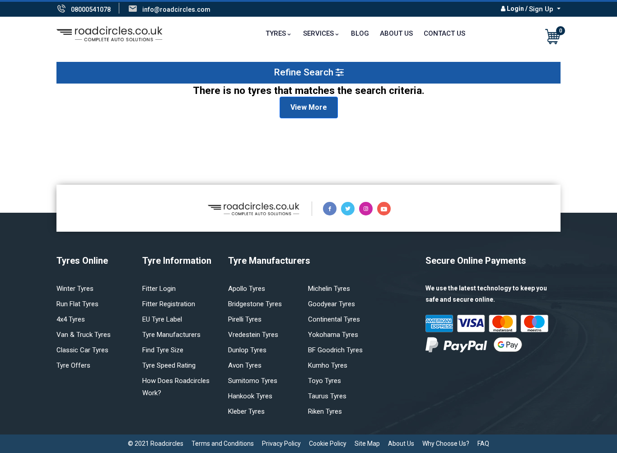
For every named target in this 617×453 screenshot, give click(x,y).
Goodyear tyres (331, 304)
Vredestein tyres (253, 335)
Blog (360, 33)
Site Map (367, 443)
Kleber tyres (246, 411)
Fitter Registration (168, 304)
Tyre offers (73, 365)
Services (318, 33)
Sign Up (542, 9)
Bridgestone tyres (255, 304)
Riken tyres (325, 411)
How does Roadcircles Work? (176, 387)
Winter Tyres (74, 289)
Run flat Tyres (77, 304)
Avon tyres (245, 365)
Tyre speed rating (169, 365)
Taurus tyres (327, 396)
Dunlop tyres (247, 350)
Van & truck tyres (83, 335)
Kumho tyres (327, 365)
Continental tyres (334, 319)
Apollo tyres (246, 289)
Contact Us (444, 33)
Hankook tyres (250, 396)
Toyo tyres (324, 381)
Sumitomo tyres (252, 381)
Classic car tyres (82, 350)
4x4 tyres (70, 319)
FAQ (483, 443)
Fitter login (159, 289)
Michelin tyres (329, 289)
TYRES (276, 33)
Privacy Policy (281, 443)
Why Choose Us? (445, 443)
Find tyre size (162, 350)
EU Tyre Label (162, 319)
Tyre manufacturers (171, 335)
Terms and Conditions (223, 443)
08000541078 (91, 9)
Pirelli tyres (245, 319)
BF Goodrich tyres (335, 350)
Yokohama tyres (333, 335)
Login (515, 8)
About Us (396, 33)
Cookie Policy (327, 443)
